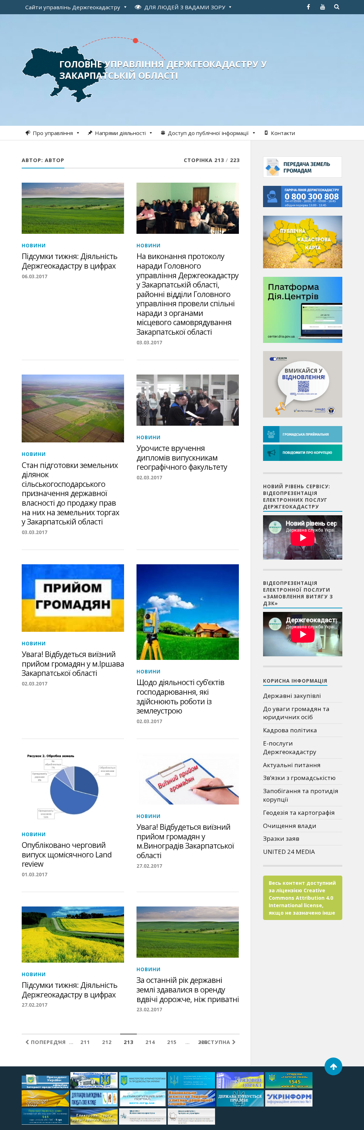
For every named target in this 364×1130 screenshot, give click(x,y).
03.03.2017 (149, 342)
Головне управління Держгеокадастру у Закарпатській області (163, 69)
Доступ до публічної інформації (208, 132)
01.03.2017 (34, 874)
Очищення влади (289, 826)
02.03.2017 (149, 477)
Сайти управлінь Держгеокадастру (72, 7)
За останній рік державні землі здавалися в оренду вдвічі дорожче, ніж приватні (187, 989)
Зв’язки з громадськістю (299, 778)
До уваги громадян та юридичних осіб (296, 713)
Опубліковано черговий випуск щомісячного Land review (67, 854)
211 (85, 1042)
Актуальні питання (292, 765)
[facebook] (308, 6)
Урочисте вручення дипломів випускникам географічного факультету (181, 457)
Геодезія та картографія (299, 812)
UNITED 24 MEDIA (289, 852)
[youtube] (322, 6)
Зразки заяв (281, 838)
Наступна (215, 1042)
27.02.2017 (149, 865)
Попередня (47, 1042)
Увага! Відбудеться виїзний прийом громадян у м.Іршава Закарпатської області (73, 664)
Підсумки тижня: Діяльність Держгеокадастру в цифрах (69, 261)
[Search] (337, 6)
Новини (34, 245)
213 (128, 1042)
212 (107, 1042)
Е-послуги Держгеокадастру (289, 747)
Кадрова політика (290, 730)
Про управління (53, 132)
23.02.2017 (149, 1009)
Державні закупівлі (292, 696)
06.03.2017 (34, 276)
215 (172, 1042)
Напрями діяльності (120, 132)
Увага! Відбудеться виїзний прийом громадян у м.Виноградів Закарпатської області (185, 841)
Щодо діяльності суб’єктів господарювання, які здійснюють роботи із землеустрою (180, 696)
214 (150, 1042)
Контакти (283, 132)
